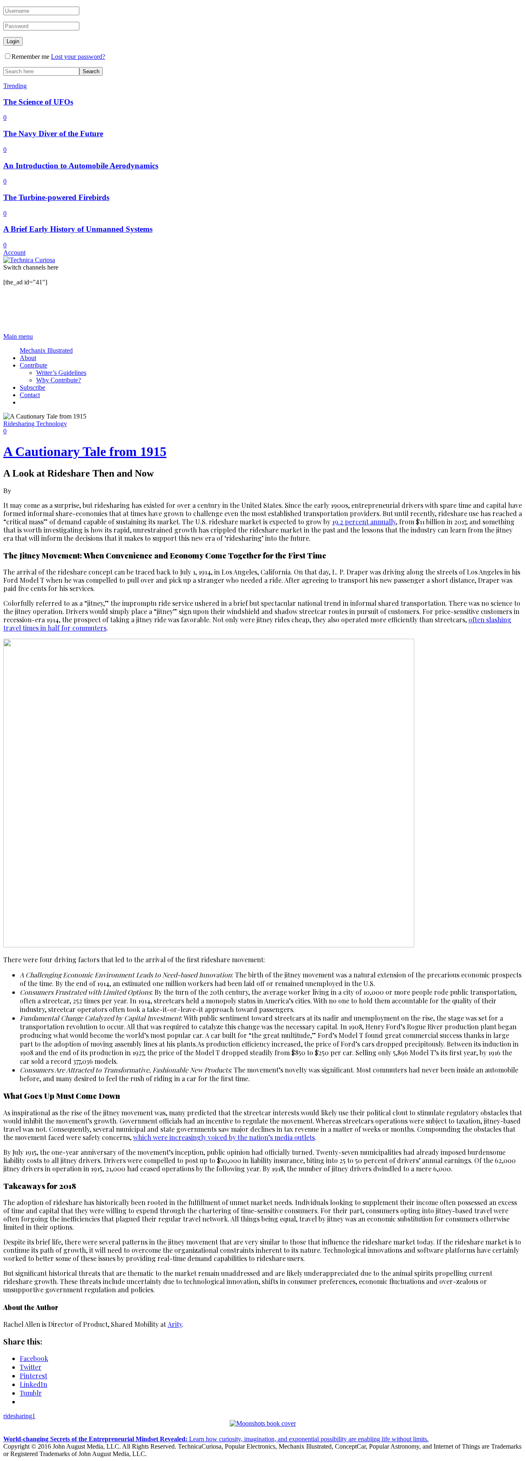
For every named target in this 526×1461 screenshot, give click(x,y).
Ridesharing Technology (35, 423)
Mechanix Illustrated (46, 350)
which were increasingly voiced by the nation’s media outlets (224, 1137)
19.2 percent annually (364, 521)
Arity (175, 1324)
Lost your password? (78, 56)
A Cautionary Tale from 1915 (84, 451)
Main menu (18, 336)
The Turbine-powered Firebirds (56, 197)
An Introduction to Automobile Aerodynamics (80, 165)
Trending (15, 85)
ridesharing (19, 1415)
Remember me (30, 56)
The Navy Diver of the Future (53, 133)
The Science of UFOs (38, 102)
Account (14, 252)
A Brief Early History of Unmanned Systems (77, 229)
